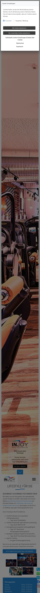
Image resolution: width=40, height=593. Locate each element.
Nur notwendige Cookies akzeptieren (19, 33)
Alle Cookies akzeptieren (19, 28)
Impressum (19, 46)
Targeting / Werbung (21, 21)
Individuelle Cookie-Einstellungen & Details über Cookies (20, 39)
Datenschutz (20, 43)
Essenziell (8, 21)
